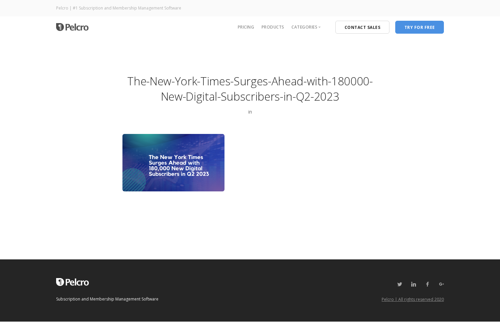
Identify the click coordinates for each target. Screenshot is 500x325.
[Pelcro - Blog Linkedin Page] (413, 284)
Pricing (246, 27)
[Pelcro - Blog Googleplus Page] (441, 284)
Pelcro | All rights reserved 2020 (413, 299)
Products (273, 27)
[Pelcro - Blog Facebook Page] (427, 284)
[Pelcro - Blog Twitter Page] (399, 284)
